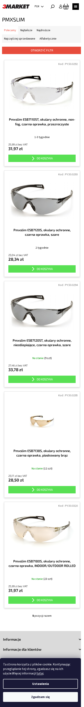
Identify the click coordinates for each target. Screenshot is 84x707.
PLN (37, 6)
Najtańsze (26, 30)
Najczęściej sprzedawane (19, 39)
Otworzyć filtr (42, 50)
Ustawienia (40, 684)
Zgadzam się (40, 697)
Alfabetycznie (48, 39)
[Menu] (76, 6)
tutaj (39, 673)
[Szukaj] (53, 6)
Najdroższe (43, 30)
